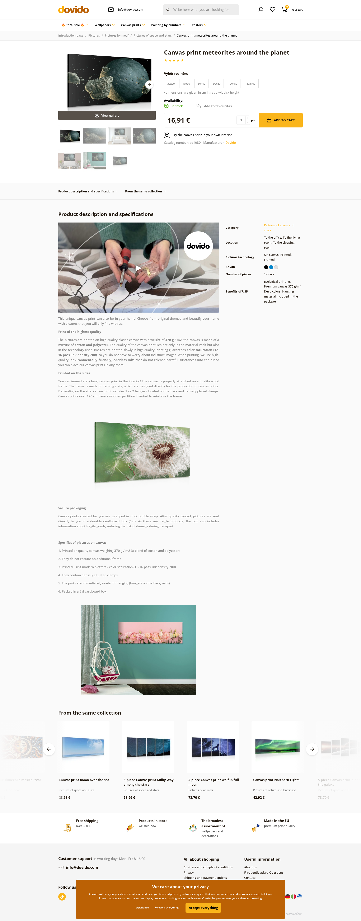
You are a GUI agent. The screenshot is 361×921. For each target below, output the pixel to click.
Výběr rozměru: (177, 73)
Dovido (230, 142)
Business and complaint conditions (208, 867)
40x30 (186, 83)
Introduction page (70, 35)
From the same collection (143, 191)
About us (250, 867)
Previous (49, 749)
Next (149, 84)
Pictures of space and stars (153, 35)
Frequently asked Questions (263, 872)
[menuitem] (74, 25)
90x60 (216, 83)
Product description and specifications (86, 191)
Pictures (94, 35)
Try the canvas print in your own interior (202, 135)
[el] (299, 896)
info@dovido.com (81, 867)
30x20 (171, 83)
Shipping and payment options (205, 878)
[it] (294, 896)
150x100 (250, 83)
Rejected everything (167, 907)
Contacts (250, 878)
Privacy (189, 872)
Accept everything (203, 908)
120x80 (232, 83)
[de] (288, 896)
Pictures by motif (117, 35)
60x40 (201, 83)
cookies (255, 894)
